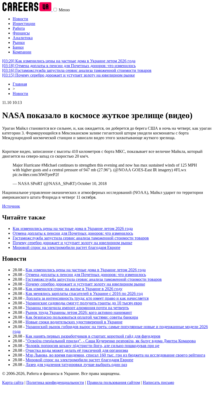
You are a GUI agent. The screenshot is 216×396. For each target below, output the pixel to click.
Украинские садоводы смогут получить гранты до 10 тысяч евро (84, 303)
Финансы (21, 33)
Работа (19, 28)
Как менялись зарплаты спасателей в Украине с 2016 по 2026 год (84, 293)
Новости (20, 19)
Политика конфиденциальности (55, 382)
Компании (22, 52)
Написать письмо (158, 382)
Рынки (19, 42)
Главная (20, 84)
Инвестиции (24, 23)
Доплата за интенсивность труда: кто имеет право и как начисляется (87, 298)
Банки (18, 47)
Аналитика (23, 38)
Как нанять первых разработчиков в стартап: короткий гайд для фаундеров (93, 336)
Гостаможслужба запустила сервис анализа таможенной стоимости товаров (76, 70)
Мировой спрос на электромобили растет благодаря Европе (66, 247)
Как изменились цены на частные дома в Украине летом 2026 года (68, 61)
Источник (11, 206)
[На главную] (27, 10)
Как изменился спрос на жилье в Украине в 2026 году (74, 289)
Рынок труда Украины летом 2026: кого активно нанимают (79, 312)
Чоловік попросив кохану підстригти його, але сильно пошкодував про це (92, 345)
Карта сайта (12, 382)
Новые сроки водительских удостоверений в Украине (74, 322)
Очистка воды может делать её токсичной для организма (77, 350)
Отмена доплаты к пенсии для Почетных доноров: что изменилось (69, 65)
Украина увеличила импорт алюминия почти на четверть (77, 307)
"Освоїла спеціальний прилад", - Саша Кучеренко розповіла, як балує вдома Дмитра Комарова (111, 341)
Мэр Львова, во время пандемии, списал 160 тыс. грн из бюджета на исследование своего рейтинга (115, 355)
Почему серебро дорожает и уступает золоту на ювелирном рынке (68, 75)
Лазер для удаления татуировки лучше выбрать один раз (76, 364)
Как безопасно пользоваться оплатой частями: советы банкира (82, 317)
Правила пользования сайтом (113, 382)
